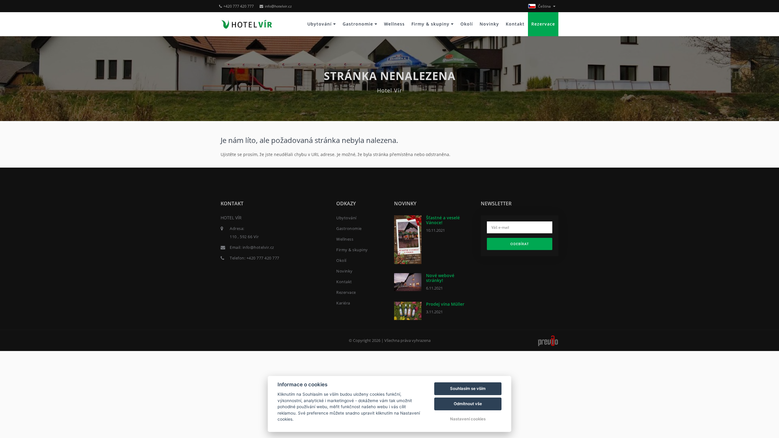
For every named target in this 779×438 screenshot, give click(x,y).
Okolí (466, 24)
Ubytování (320, 24)
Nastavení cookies (468, 418)
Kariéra (343, 303)
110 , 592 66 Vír (244, 236)
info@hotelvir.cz (278, 6)
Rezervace (543, 24)
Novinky (489, 24)
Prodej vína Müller (445, 304)
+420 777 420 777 (238, 6)
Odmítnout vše (468, 403)
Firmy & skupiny (431, 24)
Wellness (394, 24)
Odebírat (519, 244)
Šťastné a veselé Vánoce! (443, 220)
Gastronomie (359, 24)
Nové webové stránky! (440, 278)
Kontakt (515, 24)
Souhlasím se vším (468, 388)
